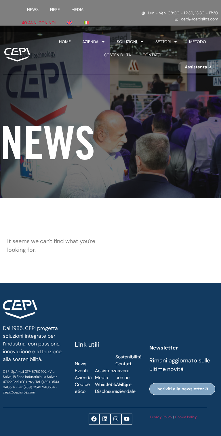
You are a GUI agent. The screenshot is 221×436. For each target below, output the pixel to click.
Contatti (151, 54)
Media (77, 9)
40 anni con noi (39, 22)
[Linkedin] (105, 419)
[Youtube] (126, 419)
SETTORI (163, 41)
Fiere (55, 9)
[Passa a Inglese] (69, 22)
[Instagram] (115, 419)
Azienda (90, 41)
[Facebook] (94, 419)
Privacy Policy (161, 417)
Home (65, 41)
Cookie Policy (186, 417)
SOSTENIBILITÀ (117, 54)
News (33, 9)
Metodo (197, 41)
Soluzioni (127, 41)
